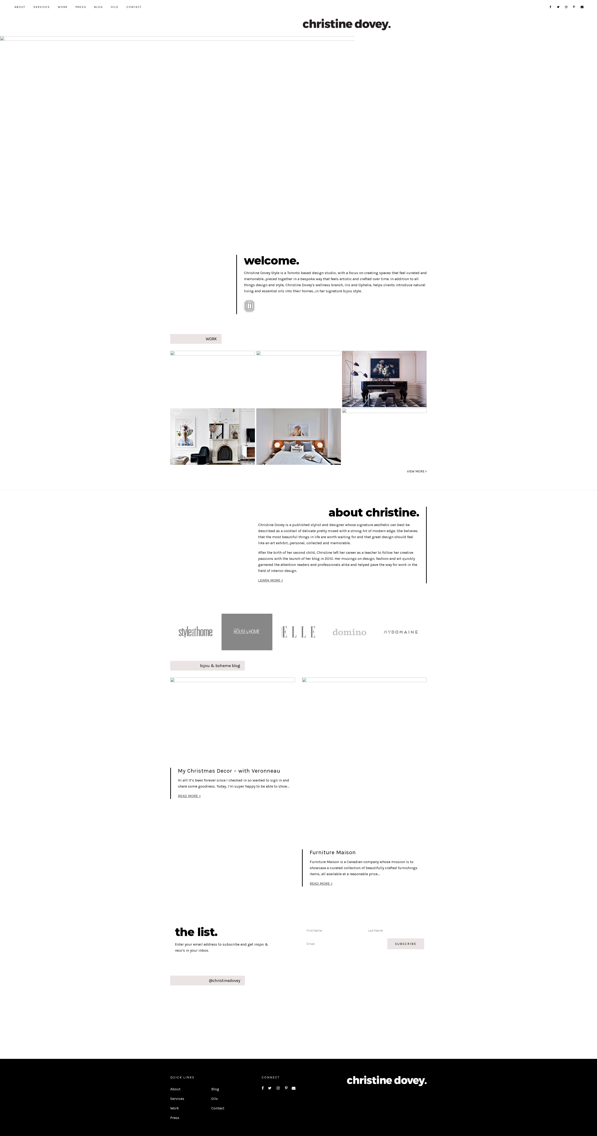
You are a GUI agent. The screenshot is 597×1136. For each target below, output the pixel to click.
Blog (215, 1089)
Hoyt (188, 435)
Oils (214, 1098)
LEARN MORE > (270, 580)
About (175, 1089)
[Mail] (582, 7)
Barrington (379, 378)
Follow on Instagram (301, 1010)
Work (174, 1108)
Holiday (368, 435)
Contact (217, 1108)
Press (174, 1117)
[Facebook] (550, 7)
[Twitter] (558, 7)
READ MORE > (189, 796)
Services (177, 1098)
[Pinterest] (574, 7)
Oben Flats (291, 435)
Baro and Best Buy (287, 378)
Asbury (195, 378)
